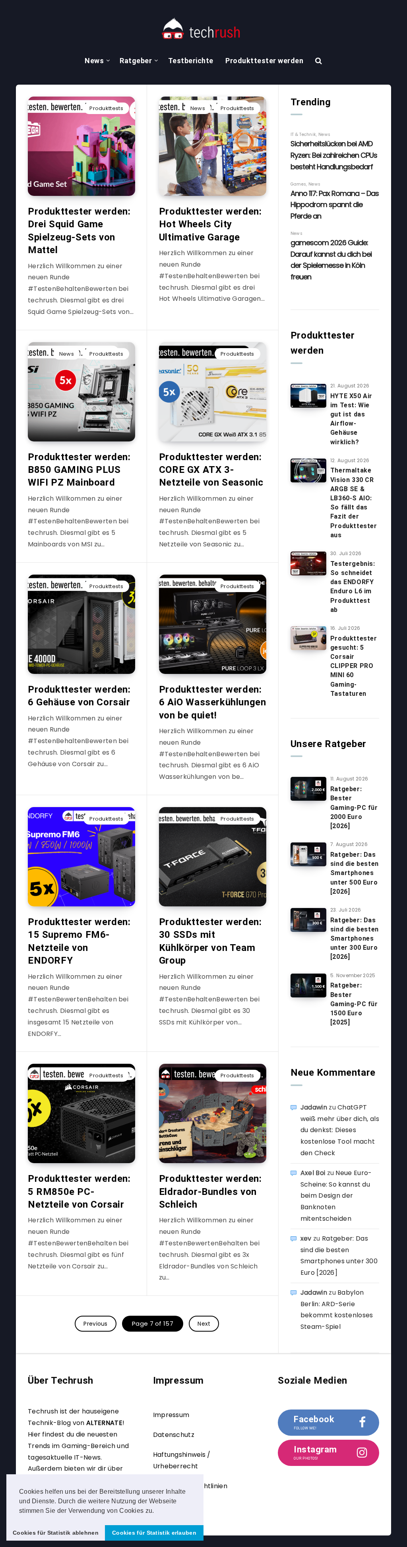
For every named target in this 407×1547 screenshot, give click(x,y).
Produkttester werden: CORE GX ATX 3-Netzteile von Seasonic (211, 469)
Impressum (171, 1414)
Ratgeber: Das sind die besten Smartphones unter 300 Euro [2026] (354, 938)
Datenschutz (173, 1434)
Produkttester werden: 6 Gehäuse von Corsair (79, 696)
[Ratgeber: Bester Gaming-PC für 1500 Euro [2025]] (308, 985)
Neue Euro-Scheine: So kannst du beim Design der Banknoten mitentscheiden (336, 1195)
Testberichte (190, 60)
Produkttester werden (264, 60)
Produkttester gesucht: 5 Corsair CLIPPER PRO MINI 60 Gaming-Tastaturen (353, 666)
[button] (157, 1511)
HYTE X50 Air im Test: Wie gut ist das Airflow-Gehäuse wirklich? (351, 419)
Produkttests (106, 108)
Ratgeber (136, 60)
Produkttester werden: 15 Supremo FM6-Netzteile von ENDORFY (79, 941)
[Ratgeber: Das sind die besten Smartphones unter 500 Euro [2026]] (308, 854)
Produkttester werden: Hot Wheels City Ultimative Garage (210, 224)
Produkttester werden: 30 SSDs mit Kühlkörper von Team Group (210, 941)
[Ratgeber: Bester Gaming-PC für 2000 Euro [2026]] (308, 789)
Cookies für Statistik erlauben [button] (154, 1533)
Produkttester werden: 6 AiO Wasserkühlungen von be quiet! (212, 702)
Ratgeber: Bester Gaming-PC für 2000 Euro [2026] (354, 807)
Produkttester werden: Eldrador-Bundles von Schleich (210, 1191)
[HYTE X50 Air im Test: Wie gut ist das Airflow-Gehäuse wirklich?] (308, 396)
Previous (95, 1324)
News (94, 60)
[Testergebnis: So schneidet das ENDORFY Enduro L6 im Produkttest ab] (308, 563)
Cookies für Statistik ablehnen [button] (56, 1533)
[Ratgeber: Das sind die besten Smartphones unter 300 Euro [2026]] (308, 920)
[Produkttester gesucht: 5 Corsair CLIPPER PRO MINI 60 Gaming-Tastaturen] (308, 638)
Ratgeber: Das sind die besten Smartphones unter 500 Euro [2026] (354, 873)
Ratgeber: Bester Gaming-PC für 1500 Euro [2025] (354, 1004)
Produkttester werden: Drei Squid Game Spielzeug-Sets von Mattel (79, 231)
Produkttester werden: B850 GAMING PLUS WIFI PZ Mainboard (79, 469)
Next (204, 1324)
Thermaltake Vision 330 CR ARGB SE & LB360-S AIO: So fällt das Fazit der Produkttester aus (353, 502)
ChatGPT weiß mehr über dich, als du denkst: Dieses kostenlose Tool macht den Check (339, 1130)
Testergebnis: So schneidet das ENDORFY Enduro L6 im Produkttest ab (352, 587)
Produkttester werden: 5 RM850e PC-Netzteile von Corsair (79, 1191)
